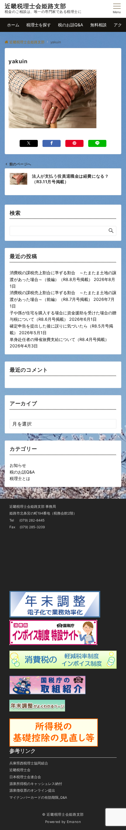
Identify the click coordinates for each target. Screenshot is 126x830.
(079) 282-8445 (32, 520)
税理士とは (20, 478)
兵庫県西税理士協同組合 (28, 763)
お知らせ (18, 465)
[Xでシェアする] (29, 143)
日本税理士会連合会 (25, 777)
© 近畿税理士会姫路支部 (63, 814)
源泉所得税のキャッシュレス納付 (35, 784)
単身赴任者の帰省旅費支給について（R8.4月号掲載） (59, 339)
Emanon (74, 822)
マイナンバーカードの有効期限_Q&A (38, 797)
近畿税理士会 (19, 770)
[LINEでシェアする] (97, 143)
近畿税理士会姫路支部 (35, 6)
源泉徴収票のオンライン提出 (32, 790)
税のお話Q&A (22, 471)
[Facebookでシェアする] (51, 143)
